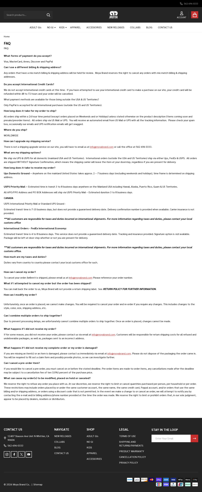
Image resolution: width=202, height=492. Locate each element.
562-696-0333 (15, 445)
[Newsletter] (194, 438)
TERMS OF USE (127, 436)
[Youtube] (28, 454)
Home (7, 36)
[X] (21, 454)
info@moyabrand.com (101, 146)
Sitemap (37, 484)
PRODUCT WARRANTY (131, 451)
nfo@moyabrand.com (80, 277)
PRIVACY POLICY (128, 462)
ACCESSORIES (94, 27)
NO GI (50, 27)
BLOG (149, 27)
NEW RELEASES (115, 27)
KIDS (62, 27)
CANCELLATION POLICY (132, 457)
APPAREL (75, 27)
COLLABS (135, 27)
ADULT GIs (35, 27)
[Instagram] (7, 454)
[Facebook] (14, 454)
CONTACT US (165, 27)
